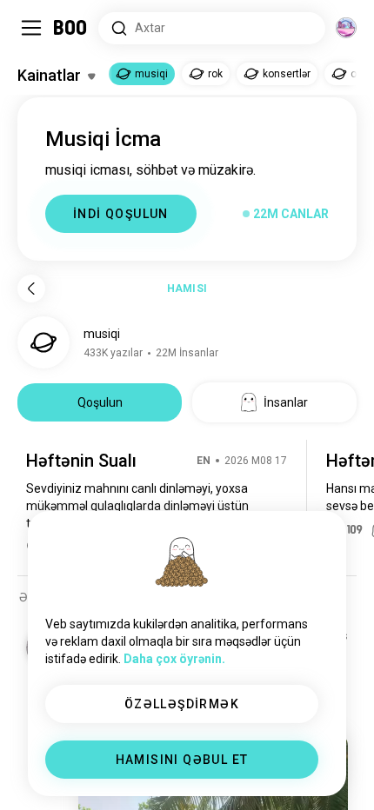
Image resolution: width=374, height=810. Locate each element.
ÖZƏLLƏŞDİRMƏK (181, 704)
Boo (71, 28)
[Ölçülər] (346, 27)
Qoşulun (100, 402)
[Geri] (31, 288)
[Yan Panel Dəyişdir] (31, 28)
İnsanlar (286, 402)
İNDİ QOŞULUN (121, 214)
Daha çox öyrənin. (174, 659)
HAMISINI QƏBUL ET (182, 760)
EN (203, 461)
